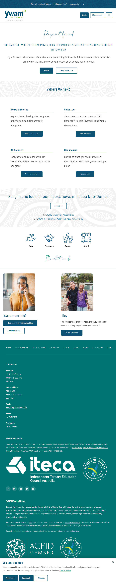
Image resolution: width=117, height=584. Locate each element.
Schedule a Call (14, 331)
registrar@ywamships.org (16, 408)
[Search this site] (84, 4)
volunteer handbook (72, 522)
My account (97, 15)
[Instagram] (14, 488)
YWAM (31, 451)
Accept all (10, 578)
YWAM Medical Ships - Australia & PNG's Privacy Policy (60, 219)
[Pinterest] (33, 488)
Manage (41, 578)
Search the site (66, 70)
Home (46, 70)
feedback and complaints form (68, 531)
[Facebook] (8, 488)
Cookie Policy (65, 570)
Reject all (26, 578)
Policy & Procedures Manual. (93, 448)
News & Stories (72, 333)
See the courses (31, 174)
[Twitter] (27, 488)
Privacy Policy (77, 448)
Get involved (85, 134)
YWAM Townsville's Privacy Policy (60, 215)
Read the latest (31, 134)
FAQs (30, 522)
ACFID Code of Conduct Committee (50, 526)
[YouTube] (20, 488)
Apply (84, 15)
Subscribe (58, 206)
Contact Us (74, 4)
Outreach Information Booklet (20, 323)
